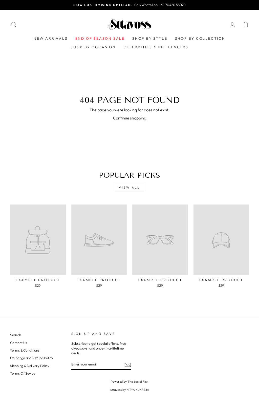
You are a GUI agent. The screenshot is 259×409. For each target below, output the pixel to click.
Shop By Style (149, 38)
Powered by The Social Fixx (129, 381)
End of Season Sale (100, 38)
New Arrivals (51, 38)
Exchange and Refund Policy (31, 358)
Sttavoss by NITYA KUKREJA (129, 390)
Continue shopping (129, 117)
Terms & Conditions (24, 350)
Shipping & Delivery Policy (29, 365)
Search (15, 335)
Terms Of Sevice (22, 373)
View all (129, 187)
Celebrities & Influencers (155, 47)
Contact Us (18, 342)
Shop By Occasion (93, 47)
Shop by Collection (200, 38)
